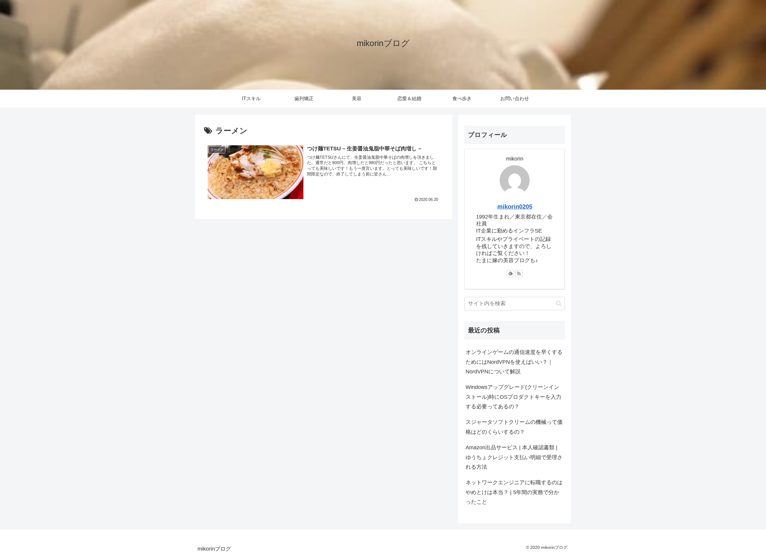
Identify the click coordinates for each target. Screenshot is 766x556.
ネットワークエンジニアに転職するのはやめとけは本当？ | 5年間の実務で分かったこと (514, 492)
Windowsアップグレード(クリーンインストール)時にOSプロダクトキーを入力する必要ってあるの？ (513, 397)
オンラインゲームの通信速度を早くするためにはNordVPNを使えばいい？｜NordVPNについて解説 (514, 362)
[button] (559, 303)
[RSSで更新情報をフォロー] (518, 273)
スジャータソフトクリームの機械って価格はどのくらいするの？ (514, 427)
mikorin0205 (514, 206)
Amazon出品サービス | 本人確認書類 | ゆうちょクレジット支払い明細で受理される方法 (514, 457)
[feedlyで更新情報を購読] (510, 273)
